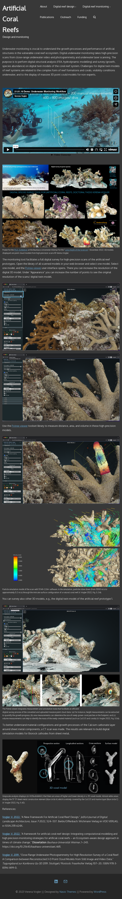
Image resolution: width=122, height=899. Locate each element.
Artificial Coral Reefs (14, 18)
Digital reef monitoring (96, 6)
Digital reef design (63, 6)
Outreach (65, 17)
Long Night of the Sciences (76, 250)
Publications (47, 17)
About (43, 6)
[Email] (66, 882)
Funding (82, 17)
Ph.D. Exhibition (20, 250)
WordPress (100, 891)
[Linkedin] (56, 882)
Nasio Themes (68, 891)
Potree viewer (33, 268)
